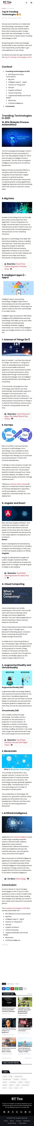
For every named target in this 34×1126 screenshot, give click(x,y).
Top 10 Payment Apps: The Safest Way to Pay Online (17, 416)
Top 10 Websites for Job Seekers (24, 1030)
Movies (11, 1085)
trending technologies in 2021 (15, 908)
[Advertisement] (17, 963)
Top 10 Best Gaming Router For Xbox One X (17, 575)
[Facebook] (4, 988)
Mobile (5, 1085)
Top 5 (10, 1088)
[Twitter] (8, 988)
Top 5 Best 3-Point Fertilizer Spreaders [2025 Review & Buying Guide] (24, 1010)
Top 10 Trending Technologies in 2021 (18, 57)
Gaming (23, 1079)
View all (30, 994)
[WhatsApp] (16, 988)
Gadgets (16, 1079)
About (12, 1121)
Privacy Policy (12, 1123)
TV (21, 1088)
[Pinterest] (12, 988)
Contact (18, 1121)
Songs (17, 1085)
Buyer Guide (18, 1076)
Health (5, 1082)
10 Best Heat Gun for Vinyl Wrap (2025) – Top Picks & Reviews (8, 1009)
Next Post (28, 1058)
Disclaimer (26, 1121)
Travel (16, 1088)
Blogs (10, 1076)
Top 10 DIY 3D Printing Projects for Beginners (9, 1030)
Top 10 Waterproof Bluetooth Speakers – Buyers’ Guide (24, 1049)
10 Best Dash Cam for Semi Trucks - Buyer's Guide (9, 1049)
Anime (5, 1076)
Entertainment (7, 1079)
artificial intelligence (20, 837)
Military (27, 1082)
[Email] (21, 988)
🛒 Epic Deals (22, 1123)
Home (4, 8)
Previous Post (7, 1058)
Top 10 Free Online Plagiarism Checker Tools (16, 266)
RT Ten (13, 1118)
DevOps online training (19, 484)
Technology (10, 8)
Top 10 (17, 984)
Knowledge (13, 1082)
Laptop (20, 1082)
